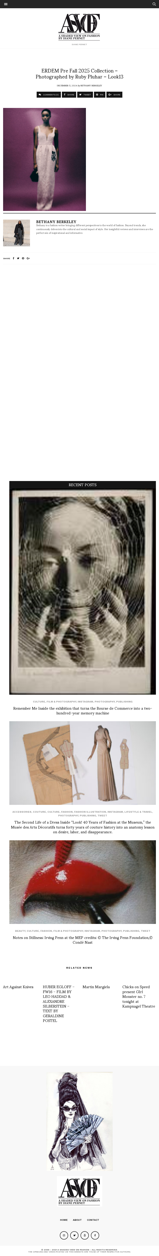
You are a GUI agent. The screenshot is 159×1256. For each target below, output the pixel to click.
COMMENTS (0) (50, 95)
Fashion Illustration (90, 811)
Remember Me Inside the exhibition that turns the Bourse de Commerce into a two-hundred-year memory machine (82, 710)
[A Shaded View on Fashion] (79, 26)
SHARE (70, 95)
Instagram (85, 701)
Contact (93, 1220)
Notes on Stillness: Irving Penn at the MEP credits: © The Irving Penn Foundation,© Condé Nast (83, 939)
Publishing (124, 701)
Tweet (102, 815)
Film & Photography (61, 701)
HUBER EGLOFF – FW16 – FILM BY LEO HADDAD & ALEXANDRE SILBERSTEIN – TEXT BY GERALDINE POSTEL (59, 1003)
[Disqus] (79, 321)
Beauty (20, 930)
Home (64, 1220)
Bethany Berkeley (91, 85)
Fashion (67, 811)
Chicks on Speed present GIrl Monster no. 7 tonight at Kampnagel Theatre (138, 996)
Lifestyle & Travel (138, 811)
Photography (105, 701)
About (77, 1220)
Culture (39, 701)
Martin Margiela (96, 986)
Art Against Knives (18, 986)
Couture (39, 811)
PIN (101, 95)
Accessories (21, 811)
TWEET (87, 95)
